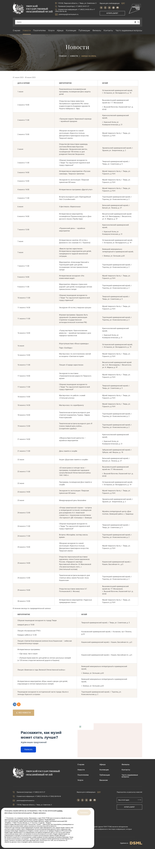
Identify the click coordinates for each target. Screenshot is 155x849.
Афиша (60, 30)
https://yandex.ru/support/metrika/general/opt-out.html (47, 839)
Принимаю (84, 812)
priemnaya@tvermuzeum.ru (68, 14)
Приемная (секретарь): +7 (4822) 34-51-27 (73, 6)
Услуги (51, 30)
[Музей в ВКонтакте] (101, 7)
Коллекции (71, 30)
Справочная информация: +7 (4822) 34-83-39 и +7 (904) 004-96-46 (39, 796)
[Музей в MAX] (113, 7)
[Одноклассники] (19, 704)
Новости (27, 30)
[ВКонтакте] (14, 704)
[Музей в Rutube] (117, 7)
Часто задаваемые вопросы (129, 30)
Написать (28, 749)
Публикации (84, 30)
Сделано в (124, 843)
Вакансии (104, 780)
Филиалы (96, 30)
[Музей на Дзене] (109, 7)
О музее (16, 30)
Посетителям (39, 30)
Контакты (108, 30)
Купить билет (112, 13)
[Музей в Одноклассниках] (105, 7)
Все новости (24, 713)
